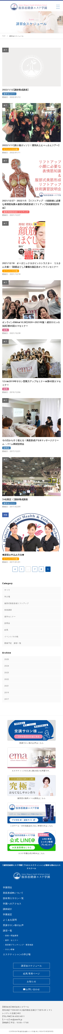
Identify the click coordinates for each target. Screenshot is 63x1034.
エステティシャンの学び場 (17, 954)
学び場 (7, 596)
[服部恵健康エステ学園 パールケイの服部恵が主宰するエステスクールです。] (28, 6)
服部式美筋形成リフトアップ (16, 603)
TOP (58, 1016)
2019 (6, 692)
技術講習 (8, 609)
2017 (6, 699)
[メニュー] (57, 6)
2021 (6, 685)
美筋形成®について (13, 892)
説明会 (7, 623)
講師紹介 (7, 909)
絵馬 (6, 629)
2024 (6, 665)
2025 (6, 659)
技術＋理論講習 (11, 935)
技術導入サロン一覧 (13, 898)
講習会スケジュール (31, 965)
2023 (6, 672)
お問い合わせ (32, 989)
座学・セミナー (11, 940)
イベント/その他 (11, 636)
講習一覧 (7, 930)
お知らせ (31, 981)
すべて (7, 590)
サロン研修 (10, 949)
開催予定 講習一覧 (12, 643)
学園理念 (7, 887)
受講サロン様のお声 (13, 925)
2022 (6, 679)
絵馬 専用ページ (31, 973)
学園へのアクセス (12, 903)
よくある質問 (10, 919)
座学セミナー (10, 616)
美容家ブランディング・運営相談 (19, 944)
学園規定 (7, 914)
